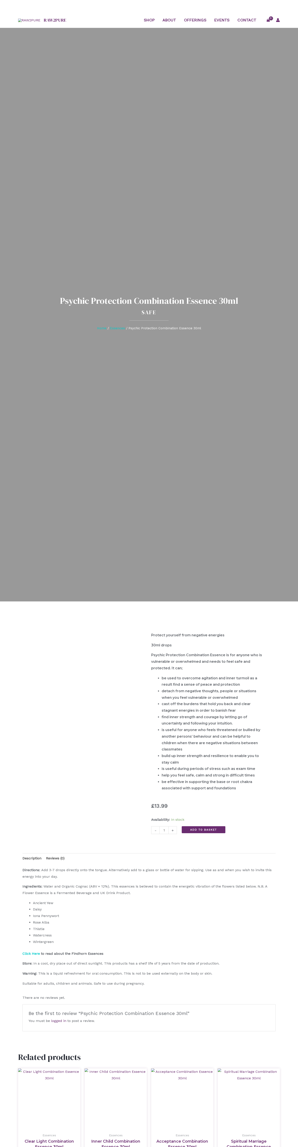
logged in (58, 1021)
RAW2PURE (55, 20)
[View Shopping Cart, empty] (268, 20)
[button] (149, 881)
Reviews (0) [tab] (55, 858)
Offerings (195, 20)
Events (221, 20)
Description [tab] (31, 858)
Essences (117, 328)
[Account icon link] (278, 20)
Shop (149, 20)
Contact (246, 20)
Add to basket (203, 829)
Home (101, 328)
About (169, 20)
